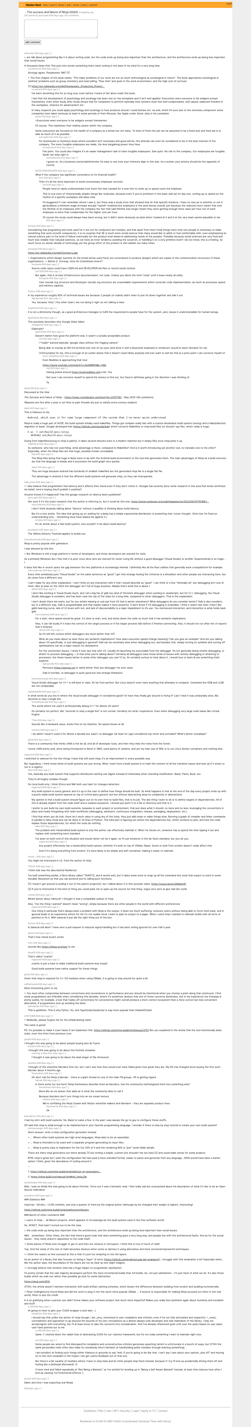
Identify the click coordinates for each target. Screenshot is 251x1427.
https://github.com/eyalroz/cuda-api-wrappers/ (132, 1259)
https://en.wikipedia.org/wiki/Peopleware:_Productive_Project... (68, 86)
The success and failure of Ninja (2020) (52, 12)
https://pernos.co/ (64, 667)
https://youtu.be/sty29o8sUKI (168, 883)
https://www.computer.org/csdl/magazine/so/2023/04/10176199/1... (170, 501)
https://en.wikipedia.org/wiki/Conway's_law (53, 252)
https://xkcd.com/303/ (37, 1281)
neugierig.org (86, 12)
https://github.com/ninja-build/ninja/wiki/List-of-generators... (66, 1171)
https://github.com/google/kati (91, 426)
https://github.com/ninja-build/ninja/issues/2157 (121, 1030)
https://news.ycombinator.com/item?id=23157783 (92, 397)
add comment (32, 42)
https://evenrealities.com (86, 372)
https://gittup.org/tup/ (54, 946)
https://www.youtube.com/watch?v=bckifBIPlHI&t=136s (74, 365)
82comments (72, 15)
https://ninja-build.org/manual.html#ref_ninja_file (59, 1176)
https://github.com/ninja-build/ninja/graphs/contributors (56, 1209)
